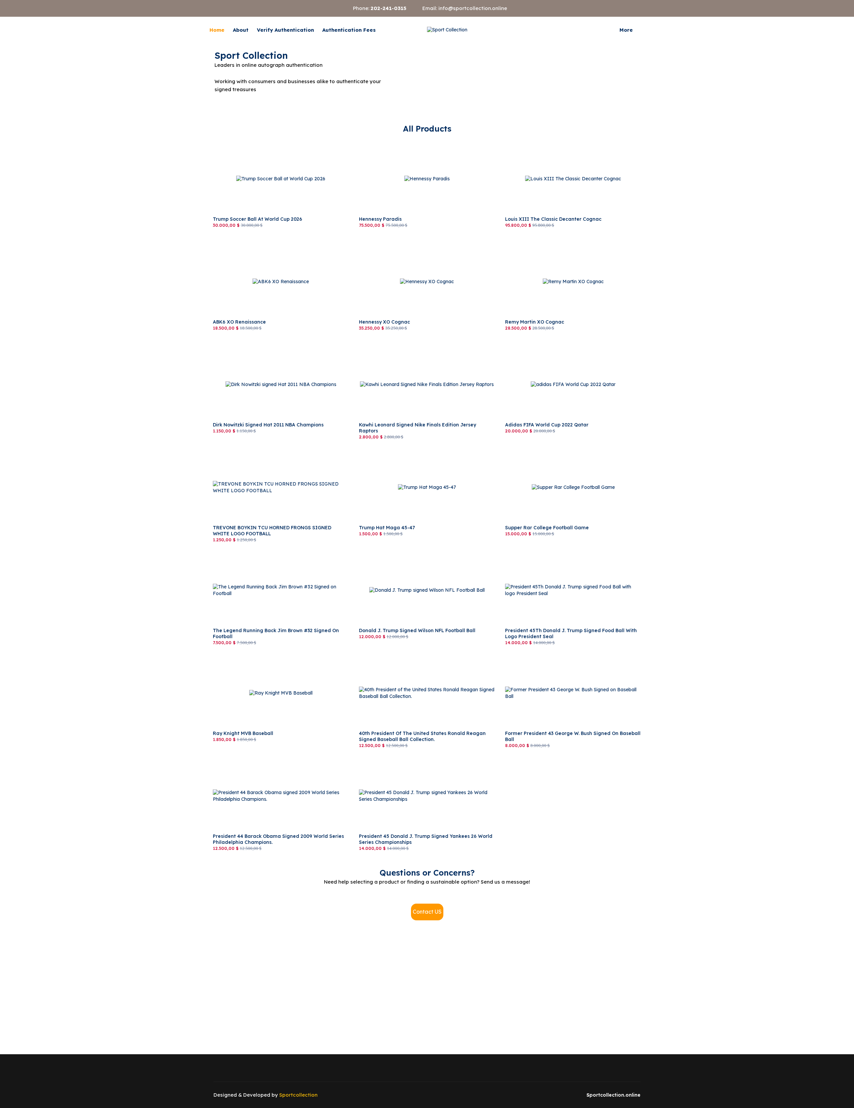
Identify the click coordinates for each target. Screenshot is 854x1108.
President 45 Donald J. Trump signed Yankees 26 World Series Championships (420, 761)
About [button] (241, 30)
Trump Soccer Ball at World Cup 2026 (255, 141)
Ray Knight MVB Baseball (242, 655)
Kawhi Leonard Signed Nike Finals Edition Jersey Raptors (423, 347)
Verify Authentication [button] (285, 30)
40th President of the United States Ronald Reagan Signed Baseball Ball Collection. (424, 658)
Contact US (427, 911)
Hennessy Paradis (379, 141)
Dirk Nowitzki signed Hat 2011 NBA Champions (265, 347)
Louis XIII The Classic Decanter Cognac (550, 141)
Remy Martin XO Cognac (533, 244)
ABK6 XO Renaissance (238, 244)
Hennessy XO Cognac (383, 244)
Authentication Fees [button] (349, 30)
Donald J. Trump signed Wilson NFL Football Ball (414, 552)
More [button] (626, 30)
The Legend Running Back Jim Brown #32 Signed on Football (272, 555)
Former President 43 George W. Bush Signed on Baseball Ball (573, 655)
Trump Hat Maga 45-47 (385, 449)
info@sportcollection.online (472, 8)
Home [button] (217, 30)
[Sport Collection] (447, 30)
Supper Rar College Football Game (544, 449)
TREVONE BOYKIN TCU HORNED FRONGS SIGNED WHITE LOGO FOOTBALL (273, 452)
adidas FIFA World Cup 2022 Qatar (544, 347)
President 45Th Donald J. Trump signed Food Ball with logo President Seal (571, 555)
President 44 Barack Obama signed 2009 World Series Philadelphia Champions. (273, 761)
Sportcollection (298, 1095)
